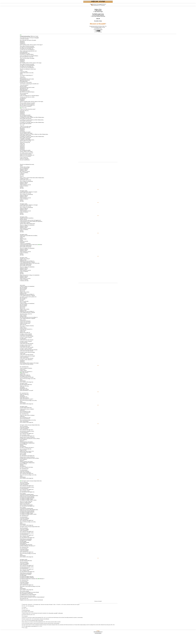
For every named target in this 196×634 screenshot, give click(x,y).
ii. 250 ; (51, 613)
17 (22, 627)
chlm (22, 36)
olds (25, 36)
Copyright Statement (98, 633)
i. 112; (31, 626)
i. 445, (26, 626)
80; (34, 626)
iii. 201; (29, 626)
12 (22, 620)
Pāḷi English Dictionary (95, 5)
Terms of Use (100, 31)
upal (27, 36)
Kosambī (37, 37)
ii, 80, (59, 613)
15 (33, 494)
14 (33, 447)
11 (22, 618)
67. (25, 607)
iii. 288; (55, 613)
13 (22, 621)
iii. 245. (61, 613)
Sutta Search (103, 5)
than (29, 36)
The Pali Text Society (99, 29)
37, (25, 627)
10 (22, 617)
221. (26, 627)
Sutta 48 (98, 18)
